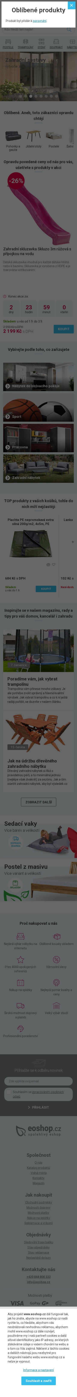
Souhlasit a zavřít (39, 1381)
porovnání (39, 21)
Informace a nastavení (38, 1370)
